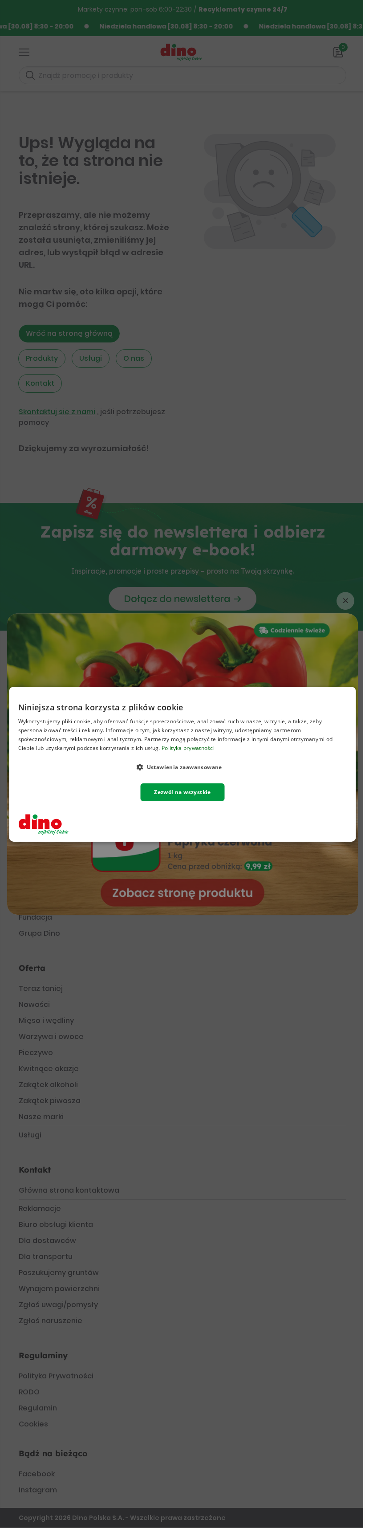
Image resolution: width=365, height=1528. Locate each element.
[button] (182, 766)
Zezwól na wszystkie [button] (182, 791)
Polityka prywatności (188, 747)
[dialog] (182, 764)
